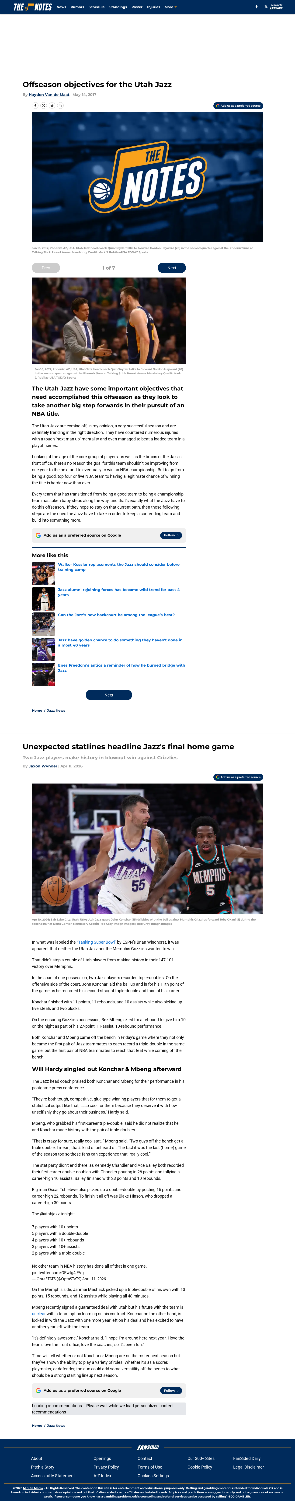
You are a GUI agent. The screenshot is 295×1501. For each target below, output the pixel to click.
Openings (102, 1458)
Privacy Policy (106, 1467)
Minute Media (33, 1488)
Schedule (97, 7)
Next (171, 267)
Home (37, 710)
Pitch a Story (42, 1467)
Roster (137, 7)
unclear (39, 1313)
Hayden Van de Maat (49, 94)
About (36, 1458)
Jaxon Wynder (43, 766)
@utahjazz (50, 1213)
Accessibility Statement (53, 1475)
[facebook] (257, 6)
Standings (118, 7)
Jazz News (56, 710)
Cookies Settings (153, 1475)
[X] (266, 6)
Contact (145, 1458)
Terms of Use (150, 1467)
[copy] (60, 105)
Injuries (153, 7)
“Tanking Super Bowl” (96, 942)
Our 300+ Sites (201, 1458)
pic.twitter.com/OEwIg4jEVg (58, 1272)
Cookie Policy (199, 1467)
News (61, 7)
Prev (46, 267)
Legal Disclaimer (248, 1467)
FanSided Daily (247, 1458)
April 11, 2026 (94, 1278)
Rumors (77, 7)
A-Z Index (102, 1475)
